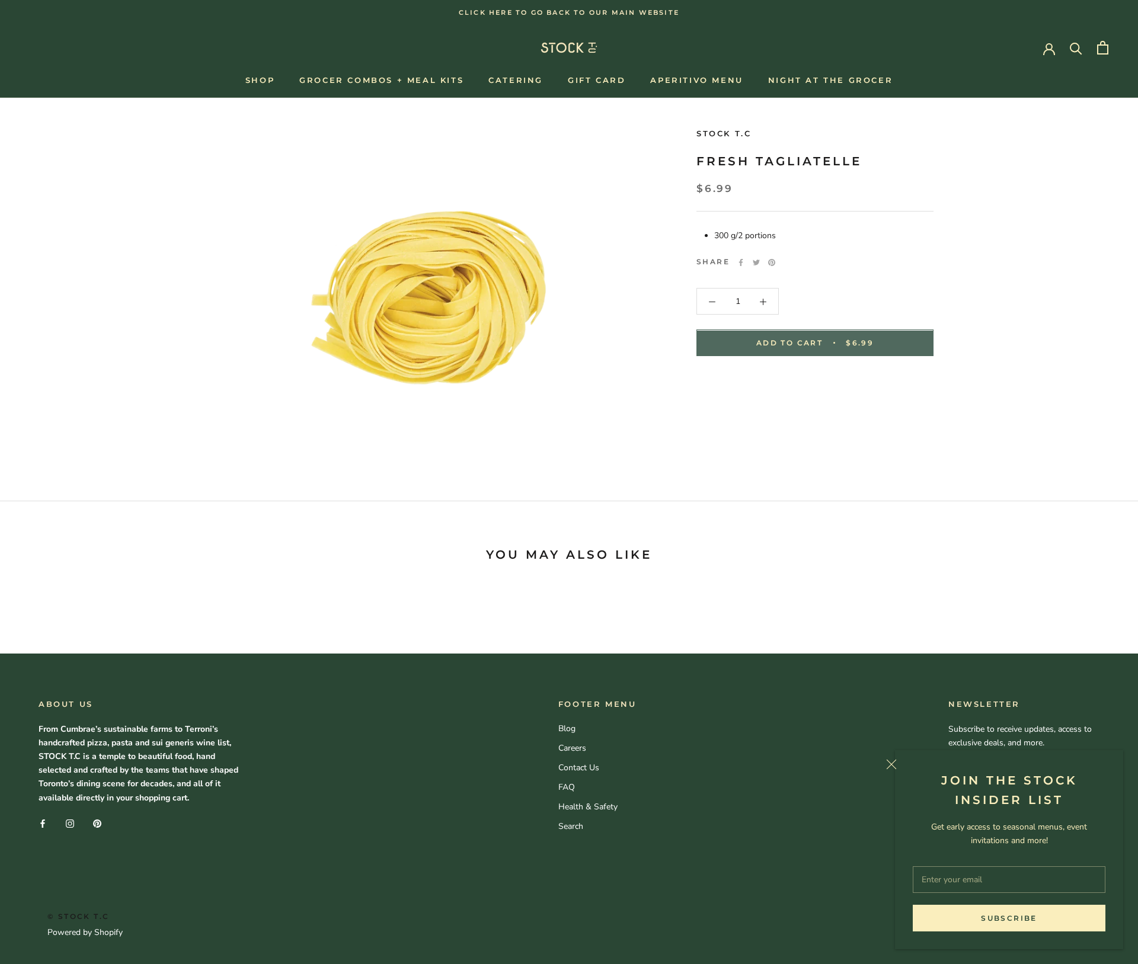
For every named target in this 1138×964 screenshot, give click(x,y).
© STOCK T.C (78, 916)
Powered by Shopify (85, 932)
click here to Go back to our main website (569, 12)
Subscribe (1009, 918)
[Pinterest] (771, 262)
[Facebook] (740, 262)
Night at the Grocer (830, 80)
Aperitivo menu (696, 80)
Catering (515, 80)
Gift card (596, 80)
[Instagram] (70, 823)
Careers (572, 748)
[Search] (1076, 47)
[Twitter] (756, 262)
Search (570, 826)
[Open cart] (1102, 48)
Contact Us (578, 767)
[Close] (1000, 764)
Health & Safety (588, 806)
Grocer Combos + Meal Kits (381, 80)
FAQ (566, 787)
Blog (567, 728)
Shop (259, 80)
